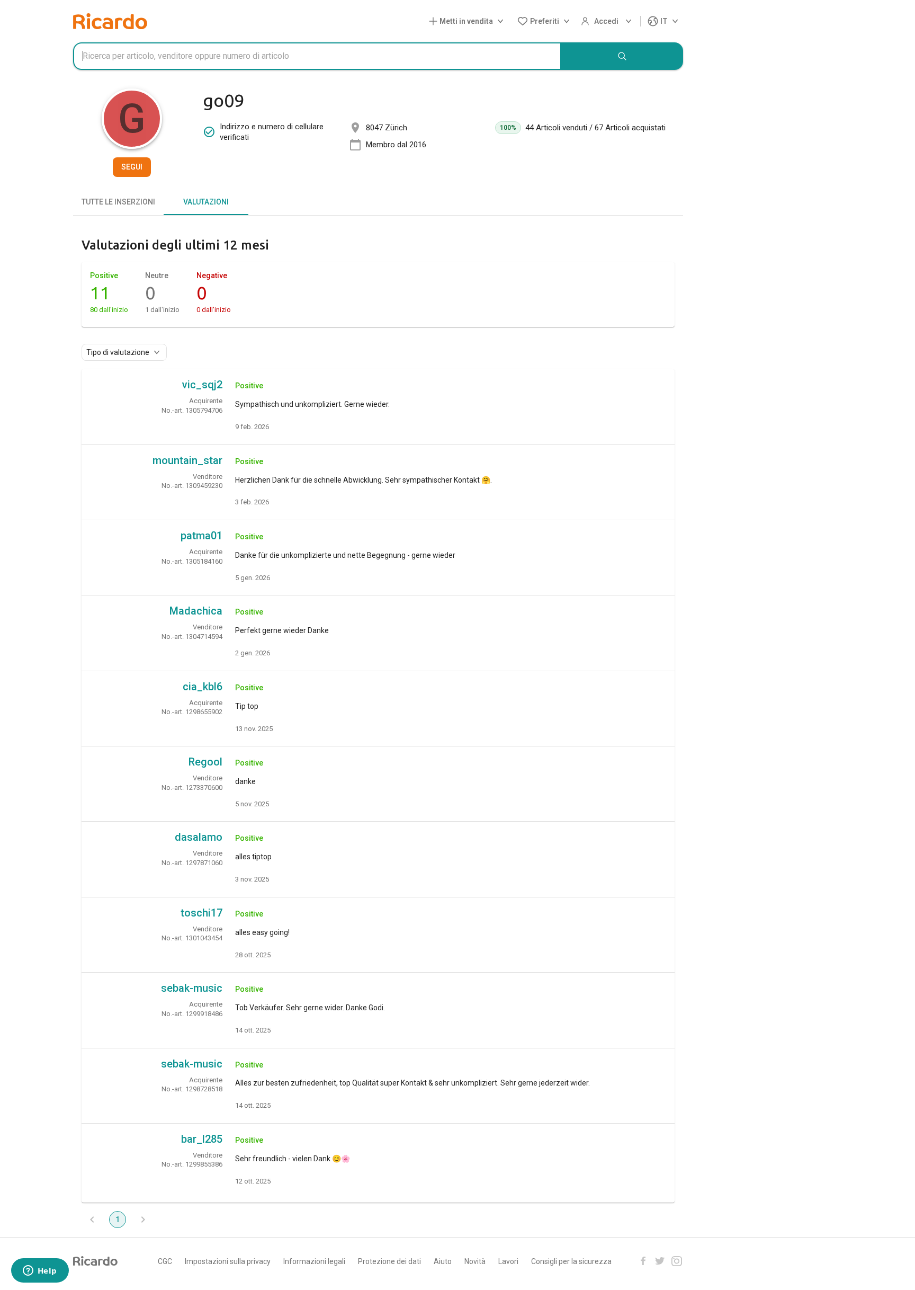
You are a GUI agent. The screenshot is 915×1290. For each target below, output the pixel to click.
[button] (468, 21)
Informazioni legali (314, 1261)
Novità (475, 1261)
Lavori (508, 1261)
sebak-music (191, 988)
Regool (205, 761)
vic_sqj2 (202, 384)
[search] (622, 56)
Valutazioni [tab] (206, 202)
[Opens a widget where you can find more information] (40, 1271)
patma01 (201, 535)
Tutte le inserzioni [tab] (118, 202)
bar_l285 (201, 1139)
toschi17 (201, 912)
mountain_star (187, 460)
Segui (131, 167)
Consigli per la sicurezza (571, 1261)
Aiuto (443, 1261)
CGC (165, 1261)
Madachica (195, 610)
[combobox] (317, 56)
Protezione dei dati (389, 1261)
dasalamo (198, 837)
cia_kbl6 (202, 686)
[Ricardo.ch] (110, 21)
